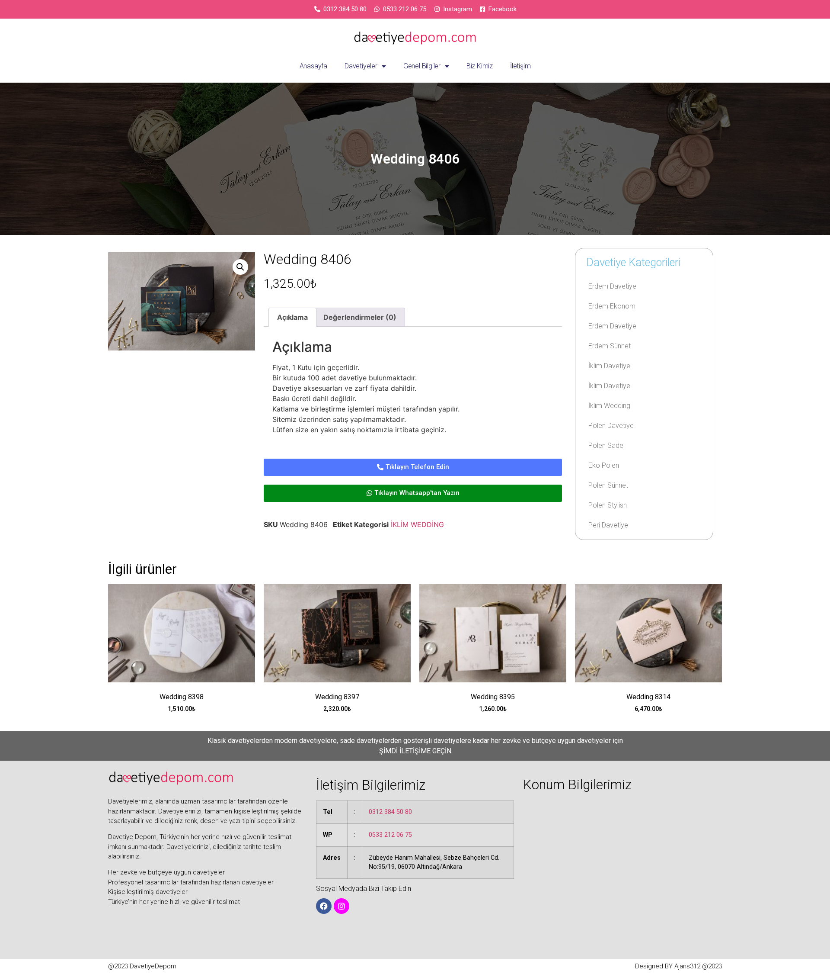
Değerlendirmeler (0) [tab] (359, 317)
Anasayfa (313, 66)
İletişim (520, 66)
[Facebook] (324, 906)
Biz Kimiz (479, 66)
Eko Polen (603, 465)
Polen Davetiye (611, 425)
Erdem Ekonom (611, 306)
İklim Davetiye (609, 366)
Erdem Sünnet (609, 346)
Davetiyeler (361, 66)
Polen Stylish (607, 505)
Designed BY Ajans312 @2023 (678, 966)
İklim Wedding (609, 406)
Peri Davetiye (608, 525)
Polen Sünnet (608, 485)
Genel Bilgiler (422, 66)
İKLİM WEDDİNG (417, 524)
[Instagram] (341, 906)
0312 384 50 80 (390, 812)
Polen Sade (605, 445)
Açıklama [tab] (292, 317)
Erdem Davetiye (612, 286)
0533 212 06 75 (390, 835)
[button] (240, 267)
